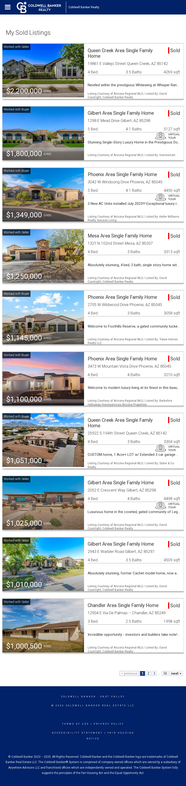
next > (176, 673)
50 (165, 673)
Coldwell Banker (78, 696)
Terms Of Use (75, 724)
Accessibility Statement (77, 733)
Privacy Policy (109, 724)
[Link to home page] (41, 7)
